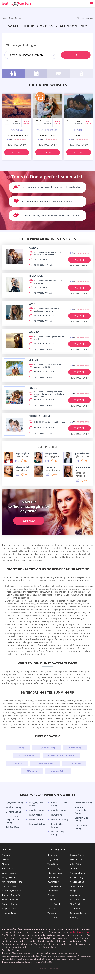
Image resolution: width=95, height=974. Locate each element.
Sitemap (6, 855)
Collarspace (53, 890)
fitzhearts (50, 467)
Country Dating (74, 763)
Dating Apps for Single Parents (61, 755)
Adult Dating (76, 864)
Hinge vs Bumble (10, 913)
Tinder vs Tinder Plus (12, 895)
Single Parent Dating (46, 747)
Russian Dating (77, 855)
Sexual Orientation (26, 755)
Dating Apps (17, 763)
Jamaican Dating (13, 807)
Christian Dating (77, 873)
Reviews (5, 859)
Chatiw (51, 895)
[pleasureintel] (8, 471)
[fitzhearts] (38, 471)
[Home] (17, 4)
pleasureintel (22, 467)
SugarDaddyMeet (78, 913)
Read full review (16, 144)
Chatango (74, 917)
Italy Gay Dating (13, 827)
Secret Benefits (54, 904)
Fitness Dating (75, 747)
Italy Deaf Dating (37, 824)
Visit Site (16, 152)
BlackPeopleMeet (78, 899)
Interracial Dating (58, 771)
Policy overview (9, 877)
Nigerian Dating (36, 810)
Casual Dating (76, 877)
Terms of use (8, 868)
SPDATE (51, 908)
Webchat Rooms (36, 819)
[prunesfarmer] (67, 457)
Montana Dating (13, 811)
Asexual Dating (18, 747)
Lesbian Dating (77, 859)
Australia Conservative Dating (81, 810)
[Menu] (91, 3)
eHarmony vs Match (11, 890)
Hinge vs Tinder (9, 908)
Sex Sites (74, 868)
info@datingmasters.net (80, 932)
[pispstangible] (8, 457)
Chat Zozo (52, 917)
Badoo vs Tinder (9, 904)
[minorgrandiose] (68, 471)
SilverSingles (76, 904)
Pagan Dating (35, 814)
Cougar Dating (77, 881)
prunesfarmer (82, 453)
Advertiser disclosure (12, 881)
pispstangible (22, 453)
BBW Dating (32, 771)
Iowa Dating (56, 814)
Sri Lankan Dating (59, 819)
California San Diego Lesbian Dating (12, 819)
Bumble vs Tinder (10, 899)
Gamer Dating (54, 868)
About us (6, 864)
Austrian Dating (58, 810)
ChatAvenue (76, 895)
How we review (9, 886)
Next (76, 55)
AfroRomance (76, 908)
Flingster (52, 899)
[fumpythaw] (38, 457)
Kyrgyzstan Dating (14, 802)
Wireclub (52, 913)
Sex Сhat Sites (54, 877)
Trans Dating (53, 864)
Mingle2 (74, 890)
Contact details (9, 873)
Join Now (28, 521)
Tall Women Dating (83, 802)
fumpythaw (51, 453)
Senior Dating (76, 886)
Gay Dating (53, 859)
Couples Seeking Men (45, 763)
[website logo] (14, 256)
